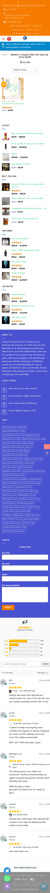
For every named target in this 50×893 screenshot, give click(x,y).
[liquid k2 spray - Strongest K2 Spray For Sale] (25, 38)
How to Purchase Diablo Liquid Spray (25, 396)
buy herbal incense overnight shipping (16, 451)
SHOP (12, 26)
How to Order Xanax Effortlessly (22, 403)
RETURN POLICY (24, 26)
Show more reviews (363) (25, 868)
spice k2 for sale (28, 523)
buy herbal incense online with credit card (17, 447)
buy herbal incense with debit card (15, 455)
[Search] (9, 39)
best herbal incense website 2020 (14, 427)
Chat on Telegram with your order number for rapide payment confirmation (25, 46)
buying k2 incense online (33, 459)
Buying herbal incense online (13, 459)
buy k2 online (29, 463)
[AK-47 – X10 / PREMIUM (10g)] (10, 691)
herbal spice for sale (10, 499)
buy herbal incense (32, 435)
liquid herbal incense (32, 515)
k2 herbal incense (9, 503)
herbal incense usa (9, 495)
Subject (4, 574)
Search (46, 664)
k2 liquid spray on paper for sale (14, 507)
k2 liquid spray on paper (26, 503)
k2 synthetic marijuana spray (13, 515)
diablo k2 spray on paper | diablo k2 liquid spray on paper (31, 766)
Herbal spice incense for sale (29, 499)
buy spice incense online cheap (33, 471)
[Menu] (3, 39)
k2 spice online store (23, 511)
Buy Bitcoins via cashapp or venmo (25, 34)
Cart (36, 30)
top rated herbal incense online (13, 531)
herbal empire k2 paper (33, 483)
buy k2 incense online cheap (12, 463)
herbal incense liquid (10, 491)
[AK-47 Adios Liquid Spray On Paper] (10, 723)
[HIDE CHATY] (7, 886)
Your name (6, 553)
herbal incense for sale (23, 487)
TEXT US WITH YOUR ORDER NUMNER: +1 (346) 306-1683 (25, 875)
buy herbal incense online (11, 439)
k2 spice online (8, 511)
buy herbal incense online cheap (34, 439)
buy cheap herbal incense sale (13, 435)
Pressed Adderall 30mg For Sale (22, 411)
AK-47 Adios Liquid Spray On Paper (25, 723)
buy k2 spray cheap (25, 467)
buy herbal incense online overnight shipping (18, 443)
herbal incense (8, 487)
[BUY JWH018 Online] (10, 815)
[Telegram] (7, 870)
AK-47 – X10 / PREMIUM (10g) (24, 691)
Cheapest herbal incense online (13, 475)
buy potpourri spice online (11, 471)
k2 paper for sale (33, 507)
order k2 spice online (31, 519)
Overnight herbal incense (11, 523)
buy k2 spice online (9, 467)
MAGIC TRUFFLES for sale (12, 519)
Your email (5, 564)
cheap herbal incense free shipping (15, 479)
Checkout (29, 30)
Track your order (18, 30)
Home (4, 55)
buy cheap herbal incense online (14, 431)
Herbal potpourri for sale (26, 495)
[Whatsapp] (7, 878)
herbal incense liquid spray (28, 491)
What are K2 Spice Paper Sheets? (23, 389)
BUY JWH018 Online (20, 815)
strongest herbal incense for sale (14, 527)
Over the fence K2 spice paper (13, 104)
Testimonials (37, 26)
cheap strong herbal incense (12, 483)
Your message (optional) (10, 585)
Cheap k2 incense (35, 479)
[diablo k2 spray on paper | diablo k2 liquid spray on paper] (10, 766)
